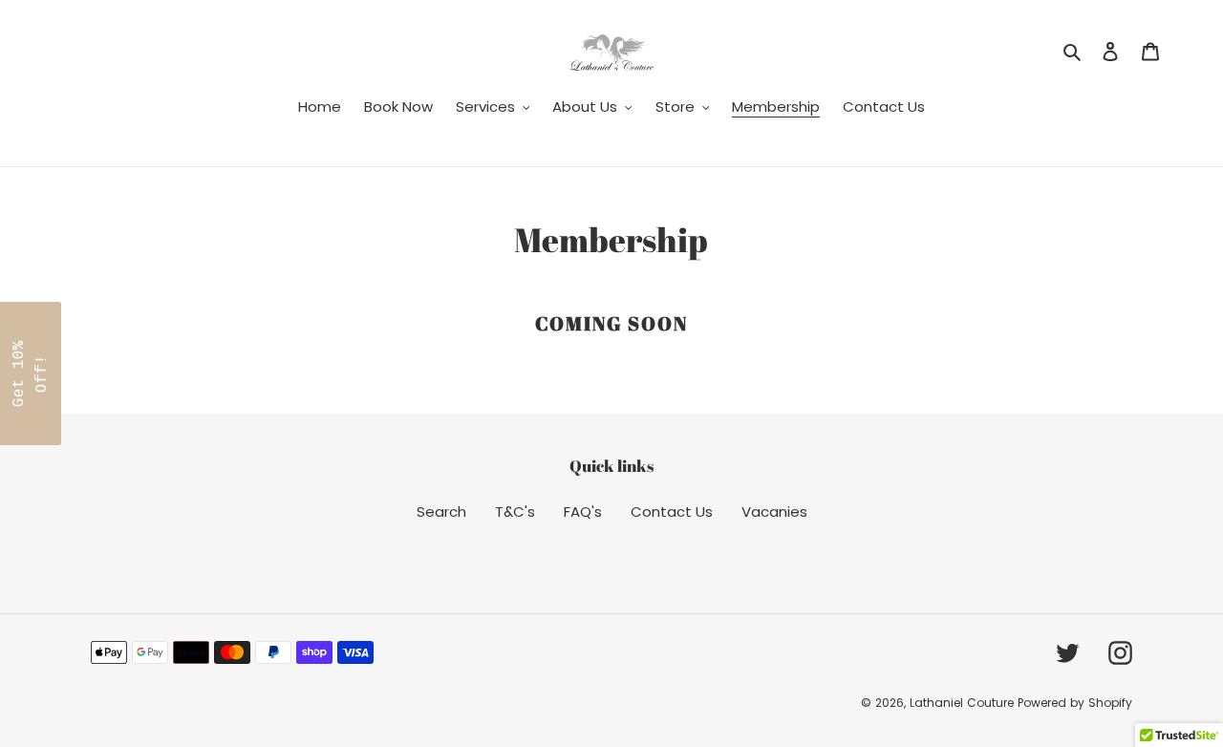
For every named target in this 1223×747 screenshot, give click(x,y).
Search (441, 512)
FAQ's (583, 512)
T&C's (515, 512)
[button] (30, 373)
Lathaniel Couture (964, 702)
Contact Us (672, 512)
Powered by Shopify (1075, 702)
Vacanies (774, 512)
